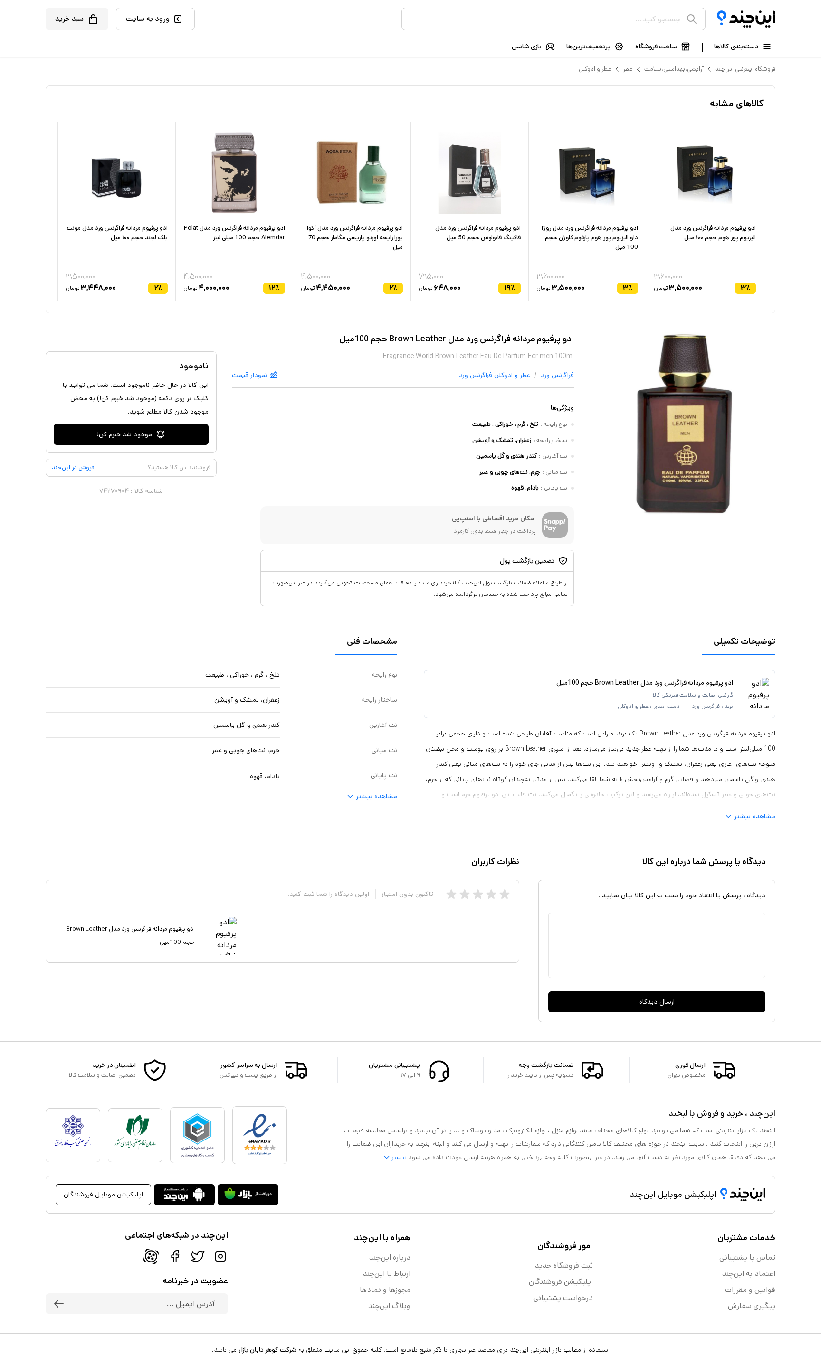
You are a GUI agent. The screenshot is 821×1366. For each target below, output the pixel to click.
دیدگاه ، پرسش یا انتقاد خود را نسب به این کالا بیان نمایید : (681, 895)
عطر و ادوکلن (595, 69)
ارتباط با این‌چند (386, 1273)
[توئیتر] (197, 1256)
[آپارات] (151, 1256)
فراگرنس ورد (557, 375)
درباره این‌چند (389, 1257)
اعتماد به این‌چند (748, 1273)
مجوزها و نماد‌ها (385, 1289)
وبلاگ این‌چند (389, 1305)
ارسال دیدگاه (657, 1002)
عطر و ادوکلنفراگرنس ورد (494, 375)
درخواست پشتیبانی (563, 1297)
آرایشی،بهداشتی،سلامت (674, 69)
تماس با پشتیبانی (747, 1257)
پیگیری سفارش (751, 1305)
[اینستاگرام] (220, 1256)
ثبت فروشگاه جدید (564, 1265)
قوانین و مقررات (750, 1289)
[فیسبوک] (174, 1256)
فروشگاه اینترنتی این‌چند (745, 69)
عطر (628, 69)
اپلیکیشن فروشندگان (561, 1281)
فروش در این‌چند (73, 467)
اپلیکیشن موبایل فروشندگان (103, 1194)
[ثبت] (59, 1303)
